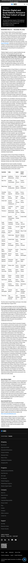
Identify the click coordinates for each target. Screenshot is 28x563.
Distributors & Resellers (6, 460)
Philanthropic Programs (6, 483)
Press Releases (6, 7)
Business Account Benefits (7, 470)
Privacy (2, 552)
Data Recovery (4, 473)
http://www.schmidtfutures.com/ (8, 413)
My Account (4, 445)
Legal (6, 552)
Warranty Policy (4, 455)
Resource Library (5, 526)
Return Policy (4, 457)
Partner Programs (5, 481)
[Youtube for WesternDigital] (15, 540)
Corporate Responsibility (6, 500)
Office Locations (5, 513)
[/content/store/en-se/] (14, 4)
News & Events (4, 495)
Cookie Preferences (18, 555)
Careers (2, 508)
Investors (3, 510)
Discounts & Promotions (6, 450)
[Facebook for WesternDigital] (12, 540)
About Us (3, 492)
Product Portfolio (5, 452)
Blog (2, 505)
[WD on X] (9, 540)
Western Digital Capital (6, 486)
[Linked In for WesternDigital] (5, 540)
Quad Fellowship (5, 43)
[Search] (26, 4)
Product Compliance (5, 555)
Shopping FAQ (4, 462)
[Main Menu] (2, 4)
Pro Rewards (4, 478)
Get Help (3, 523)
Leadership (3, 497)
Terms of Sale (17, 552)
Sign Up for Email (5, 447)
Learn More (16, 1)
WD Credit (3, 476)
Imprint (11, 555)
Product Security (5, 528)
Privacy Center (4, 503)
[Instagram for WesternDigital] (2, 540)
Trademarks (11, 552)
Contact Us (3, 515)
